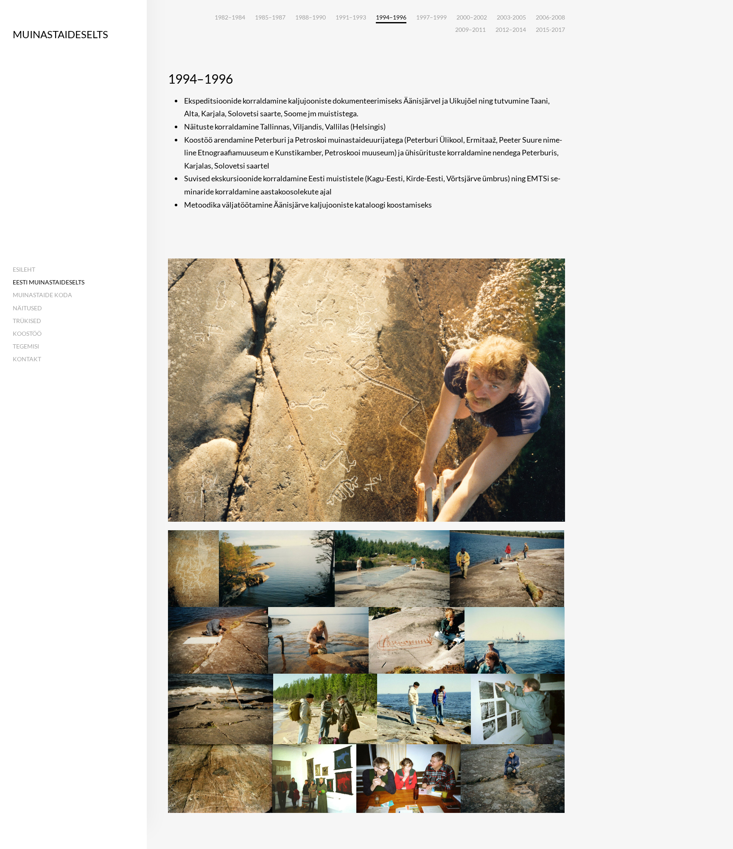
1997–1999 (431, 17)
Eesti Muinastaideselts (48, 282)
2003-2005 (511, 17)
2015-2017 (550, 29)
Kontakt (27, 359)
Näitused (27, 308)
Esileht (24, 269)
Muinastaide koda (42, 294)
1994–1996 (391, 17)
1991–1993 (351, 17)
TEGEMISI (26, 346)
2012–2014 (510, 29)
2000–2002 (471, 17)
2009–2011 (470, 29)
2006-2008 (550, 17)
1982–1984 (230, 17)
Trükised (27, 320)
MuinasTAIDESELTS (60, 34)
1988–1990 (310, 17)
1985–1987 (270, 17)
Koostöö (27, 333)
